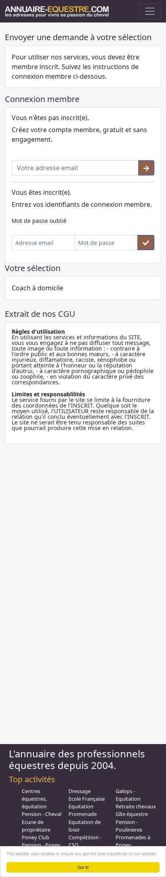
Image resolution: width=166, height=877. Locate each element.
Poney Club (35, 837)
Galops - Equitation (128, 794)
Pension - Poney (41, 844)
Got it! (83, 867)
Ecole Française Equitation (86, 802)
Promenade (82, 814)
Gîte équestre (132, 814)
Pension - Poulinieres (129, 825)
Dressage (79, 791)
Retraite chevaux (136, 806)
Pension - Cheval (41, 814)
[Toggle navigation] (150, 11)
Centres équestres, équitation (34, 798)
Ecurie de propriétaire (36, 825)
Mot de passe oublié (39, 220)
